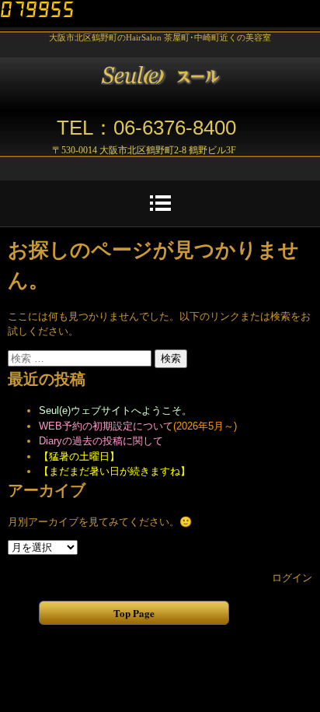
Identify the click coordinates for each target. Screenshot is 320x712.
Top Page (134, 612)
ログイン (292, 578)
